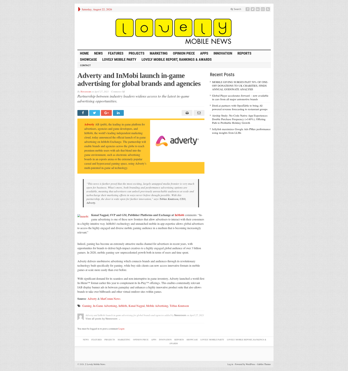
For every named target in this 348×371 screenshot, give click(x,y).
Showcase (88, 59)
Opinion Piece (184, 53)
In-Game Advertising (105, 306)
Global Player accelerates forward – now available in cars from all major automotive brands (240, 97)
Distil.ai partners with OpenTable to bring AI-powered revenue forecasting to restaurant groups (240, 107)
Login (122, 328)
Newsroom (85, 91)
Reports (244, 53)
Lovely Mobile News (95, 364)
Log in (230, 364)
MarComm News (110, 298)
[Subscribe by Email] (263, 9)
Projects (136, 53)
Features (115, 53)
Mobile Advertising (157, 306)
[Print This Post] (186, 113)
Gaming (87, 306)
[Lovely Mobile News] (174, 31)
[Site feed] (268, 9)
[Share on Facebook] (83, 113)
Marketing (159, 53)
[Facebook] (247, 9)
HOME (84, 53)
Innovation (223, 53)
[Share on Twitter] (95, 113)
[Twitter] (253, 9)
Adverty (89, 124)
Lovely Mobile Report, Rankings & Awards (177, 59)
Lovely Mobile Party (119, 59)
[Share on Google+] (107, 113)
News (98, 53)
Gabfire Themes (264, 364)
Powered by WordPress (245, 364)
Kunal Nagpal (137, 306)
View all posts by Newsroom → (103, 318)
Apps (204, 53)
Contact (85, 65)
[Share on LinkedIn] (119, 113)
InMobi (179, 215)
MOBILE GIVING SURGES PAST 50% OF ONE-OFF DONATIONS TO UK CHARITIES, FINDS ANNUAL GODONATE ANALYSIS (240, 85)
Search (237, 9)
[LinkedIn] (258, 9)
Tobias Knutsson (179, 306)
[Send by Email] (198, 113)
